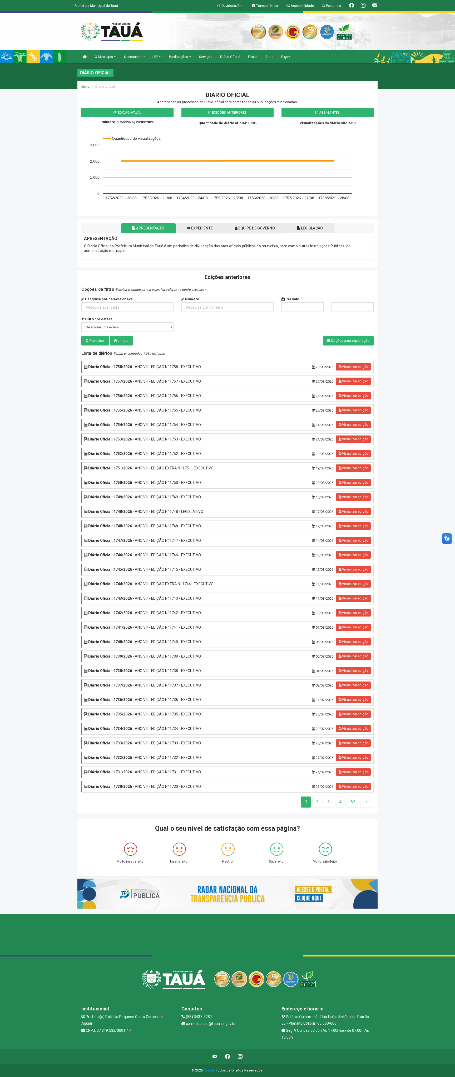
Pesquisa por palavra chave (108, 299)
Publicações (179, 57)
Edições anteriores (229, 112)
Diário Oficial (230, 57)
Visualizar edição (354, 367)
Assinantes (329, 112)
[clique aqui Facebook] (227, 1056)
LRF (155, 57)
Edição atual (129, 112)
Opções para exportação (349, 341)
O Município (104, 57)
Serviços (205, 57)
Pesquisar (97, 341)
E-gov (285, 57)
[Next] (366, 802)
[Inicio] (85, 56)
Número (191, 299)
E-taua (253, 57)
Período (292, 299)
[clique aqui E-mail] (215, 1056)
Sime (269, 57)
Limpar (122, 341)
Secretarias (133, 57)
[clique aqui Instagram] (240, 1056)
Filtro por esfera (98, 319)
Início (85, 86)
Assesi (209, 1070)
